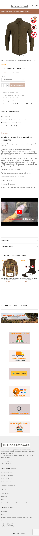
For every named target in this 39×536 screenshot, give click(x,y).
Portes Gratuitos (26, 503)
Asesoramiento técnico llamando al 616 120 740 (17, 104)
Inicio (3, 60)
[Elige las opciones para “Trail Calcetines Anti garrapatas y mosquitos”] (27, 274)
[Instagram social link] (8, 525)
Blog (2, 514)
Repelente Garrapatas (24, 60)
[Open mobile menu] (2, 6)
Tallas (3, 76)
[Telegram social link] (16, 126)
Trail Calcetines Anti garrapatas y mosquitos (29, 279)
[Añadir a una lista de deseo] (11, 274)
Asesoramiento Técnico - (14, 503)
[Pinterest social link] (12, 126)
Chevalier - (9, 517)
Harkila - (14, 517)
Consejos (4, 496)
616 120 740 (8, 463)
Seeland (19, 517)
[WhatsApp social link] (14, 126)
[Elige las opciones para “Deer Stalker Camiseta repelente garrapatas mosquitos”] (8, 274)
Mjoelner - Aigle (27, 517)
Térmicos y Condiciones (8, 485)
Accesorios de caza (11, 60)
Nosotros (4, 511)
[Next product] (37, 61)
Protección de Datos (7, 478)
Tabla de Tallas (5, 493)
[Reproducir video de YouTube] (19, 211)
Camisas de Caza (13, 120)
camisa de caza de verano (14, 122)
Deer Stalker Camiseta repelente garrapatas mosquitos (10, 279)
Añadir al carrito (17, 85)
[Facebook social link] (10, 126)
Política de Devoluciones (8, 482)
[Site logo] (19, 6)
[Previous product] (33, 61)
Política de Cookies (6, 472)
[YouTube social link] (12, 525)
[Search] (32, 6)
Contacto (4, 521)
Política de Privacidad (7, 475)
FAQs (3, 499)
